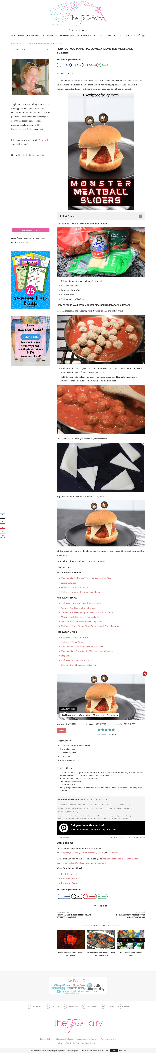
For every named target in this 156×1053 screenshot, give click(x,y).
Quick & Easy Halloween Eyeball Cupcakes (81, 621)
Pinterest (114, 829)
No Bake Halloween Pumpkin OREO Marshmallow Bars (87, 612)
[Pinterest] (79, 30)
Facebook (74, 852)
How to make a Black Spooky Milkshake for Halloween (87, 651)
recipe (22, 43)
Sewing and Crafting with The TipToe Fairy (85, 863)
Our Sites (130, 35)
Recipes (98, 35)
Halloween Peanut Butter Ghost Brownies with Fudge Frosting (90, 626)
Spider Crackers (68, 583)
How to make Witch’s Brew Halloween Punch (82, 646)
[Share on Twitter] (101, 906)
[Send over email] (2, 531)
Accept (113, 1051)
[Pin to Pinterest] (103, 906)
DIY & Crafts (83, 35)
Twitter (83, 852)
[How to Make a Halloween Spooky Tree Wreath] (71, 939)
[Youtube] (83, 30)
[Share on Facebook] (98, 906)
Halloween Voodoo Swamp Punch (76, 660)
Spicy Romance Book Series (24, 35)
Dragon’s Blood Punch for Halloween (78, 665)
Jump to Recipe (66, 73)
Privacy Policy (46, 1039)
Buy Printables (49, 35)
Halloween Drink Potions (72, 642)
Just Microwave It (69, 874)
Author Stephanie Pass (71, 878)
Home (13, 43)
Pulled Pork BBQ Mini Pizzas (75, 587)
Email (43, 140)
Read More (122, 1051)
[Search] (139, 35)
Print (61, 730)
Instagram (64, 852)
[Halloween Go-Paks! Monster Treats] (131, 939)
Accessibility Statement (87, 1039)
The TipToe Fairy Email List (31, 155)
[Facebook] (69, 30)
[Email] (86, 30)
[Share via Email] (106, 906)
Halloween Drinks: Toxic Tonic (75, 637)
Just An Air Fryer (69, 883)
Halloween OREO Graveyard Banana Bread (81, 603)
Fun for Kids (66, 35)
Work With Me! (114, 35)
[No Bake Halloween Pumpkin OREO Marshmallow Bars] (101, 939)
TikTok (100, 852)
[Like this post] (96, 906)
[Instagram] (76, 30)
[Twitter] (72, 30)
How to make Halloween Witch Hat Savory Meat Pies (86, 578)
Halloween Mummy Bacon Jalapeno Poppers (82, 592)
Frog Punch (66, 655)
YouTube (113, 852)
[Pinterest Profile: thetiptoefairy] (65, 828)
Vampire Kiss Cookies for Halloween (78, 608)
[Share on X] (2, 521)
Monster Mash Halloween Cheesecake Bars (81, 617)
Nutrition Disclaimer (64, 1039)
